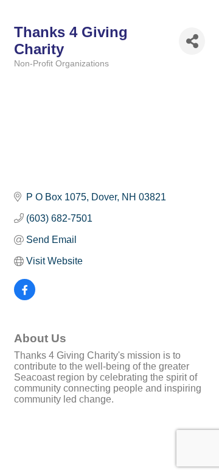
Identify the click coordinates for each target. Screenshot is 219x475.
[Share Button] (192, 41)
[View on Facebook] (24, 297)
